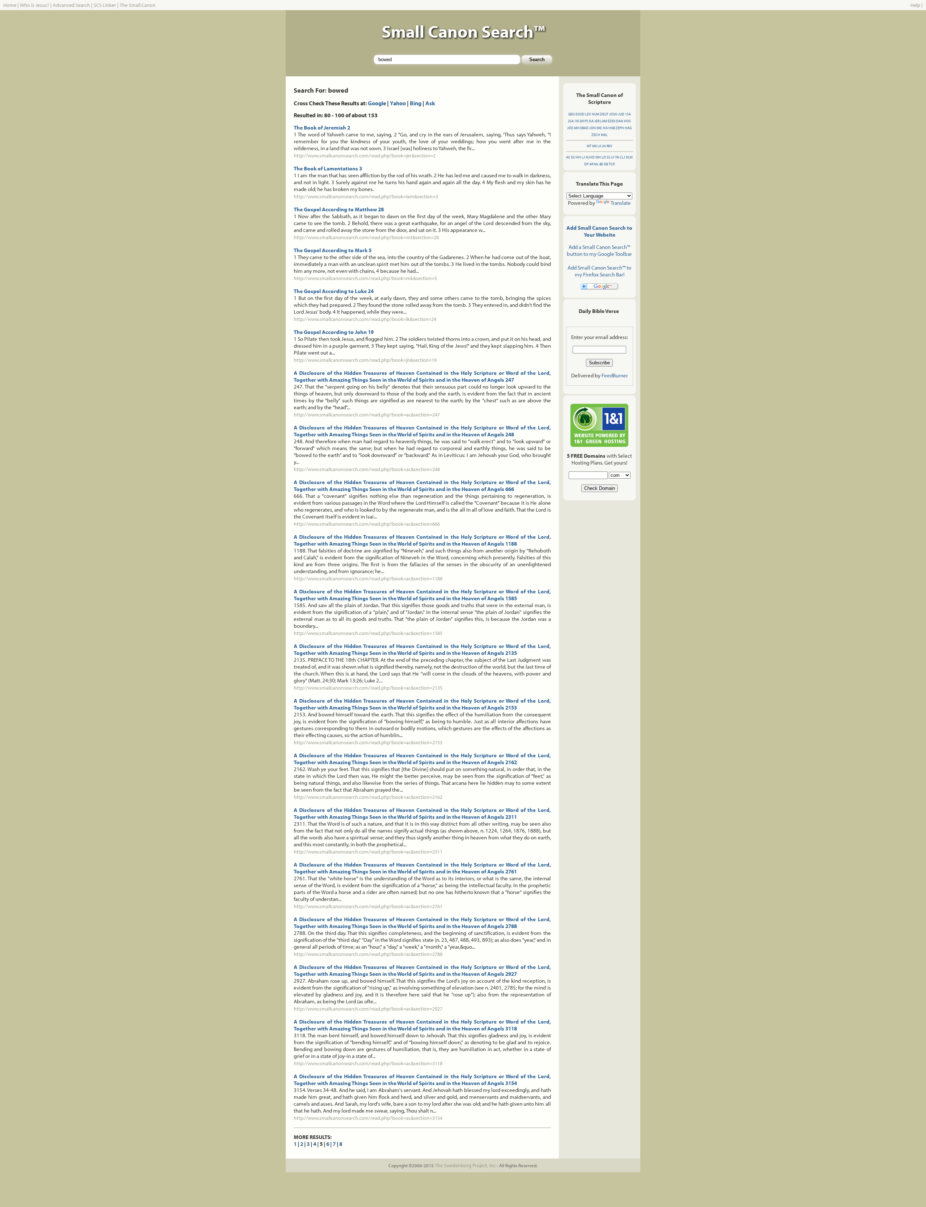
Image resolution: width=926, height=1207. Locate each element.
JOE (570, 128)
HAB (611, 128)
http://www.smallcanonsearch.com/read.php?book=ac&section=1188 (368, 578)
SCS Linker (105, 5)
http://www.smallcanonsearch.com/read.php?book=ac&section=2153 (368, 742)
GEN (571, 114)
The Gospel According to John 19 (334, 332)
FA (617, 157)
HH (578, 157)
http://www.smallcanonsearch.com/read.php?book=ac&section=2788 (368, 954)
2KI (581, 121)
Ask (430, 103)
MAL (604, 134)
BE (601, 164)
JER (596, 121)
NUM (595, 114)
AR (591, 164)
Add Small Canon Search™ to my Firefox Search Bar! (599, 271)
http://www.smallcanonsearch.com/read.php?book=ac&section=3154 (368, 1118)
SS (608, 157)
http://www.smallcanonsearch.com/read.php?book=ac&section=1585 (368, 633)
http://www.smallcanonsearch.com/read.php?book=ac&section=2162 (368, 797)
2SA (571, 121)
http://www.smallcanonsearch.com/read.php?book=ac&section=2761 (368, 906)
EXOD (580, 114)
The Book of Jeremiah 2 (322, 127)
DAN (619, 121)
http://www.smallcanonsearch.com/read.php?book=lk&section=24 (365, 319)
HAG (628, 128)
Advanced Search (71, 5)
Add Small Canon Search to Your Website (599, 231)
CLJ (622, 157)
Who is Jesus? (34, 5)
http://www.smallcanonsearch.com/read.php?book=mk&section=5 (365, 278)
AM (576, 128)
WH (598, 157)
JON (592, 128)
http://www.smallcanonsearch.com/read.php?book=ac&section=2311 (368, 851)
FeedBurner (615, 375)
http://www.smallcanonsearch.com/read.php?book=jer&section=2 (365, 155)
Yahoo (398, 103)
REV (609, 146)
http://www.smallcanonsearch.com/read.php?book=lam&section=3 (366, 196)
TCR (612, 164)
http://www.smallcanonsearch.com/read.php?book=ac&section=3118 (368, 1063)
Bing (415, 103)
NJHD (590, 157)
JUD (621, 114)
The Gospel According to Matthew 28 (339, 209)
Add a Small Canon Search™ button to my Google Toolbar (599, 250)
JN (604, 146)
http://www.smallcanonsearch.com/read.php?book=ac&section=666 (367, 524)
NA (605, 128)
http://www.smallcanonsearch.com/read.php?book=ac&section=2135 (368, 688)
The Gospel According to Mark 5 (332, 250)
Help (915, 5)
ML (596, 164)
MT (589, 146)
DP (586, 164)
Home (9, 5)
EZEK (611, 121)
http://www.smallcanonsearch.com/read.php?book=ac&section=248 (367, 469)
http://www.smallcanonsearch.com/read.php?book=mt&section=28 (366, 237)
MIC (599, 128)
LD (604, 157)
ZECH (595, 134)
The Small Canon (138, 5)
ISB (606, 164)
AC (568, 157)
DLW (629, 157)
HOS (627, 121)
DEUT (604, 114)
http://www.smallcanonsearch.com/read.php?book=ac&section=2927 (368, 1008)
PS (586, 121)
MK (594, 146)
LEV (588, 114)
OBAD (584, 128)
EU (573, 157)
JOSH (613, 114)
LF (613, 157)
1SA (628, 114)
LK (599, 146)
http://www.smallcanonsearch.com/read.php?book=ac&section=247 (367, 414)
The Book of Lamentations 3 (328, 168)
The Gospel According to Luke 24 (334, 291)
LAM (603, 121)
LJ (583, 157)
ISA (591, 121)
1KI (576, 121)
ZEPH (620, 128)
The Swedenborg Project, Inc (465, 1165)
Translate (621, 202)
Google (377, 103)
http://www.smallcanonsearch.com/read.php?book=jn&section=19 (365, 360)
